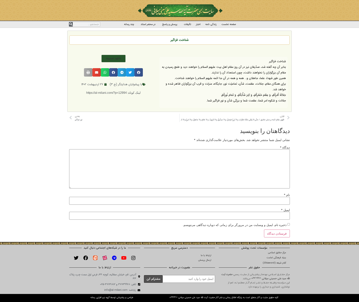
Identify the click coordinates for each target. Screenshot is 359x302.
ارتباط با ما (206, 255)
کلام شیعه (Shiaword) (274, 263)
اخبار (198, 24)
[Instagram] (133, 257)
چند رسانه (129, 24)
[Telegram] (114, 257)
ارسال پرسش (204, 260)
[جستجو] (71, 24)
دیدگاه (285, 147)
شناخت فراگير (179, 40)
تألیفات (187, 24)
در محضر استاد (148, 24)
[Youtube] (123, 257)
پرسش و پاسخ (169, 24)
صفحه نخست (228, 24)
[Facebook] (85, 257)
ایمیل (285, 209)
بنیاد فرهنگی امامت (276, 258)
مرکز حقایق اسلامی (277, 253)
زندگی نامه (211, 24)
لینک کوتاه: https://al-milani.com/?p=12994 (113, 92)
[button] (113, 58)
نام (287, 194)
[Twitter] (76, 257)
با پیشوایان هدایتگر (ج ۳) (126, 84)
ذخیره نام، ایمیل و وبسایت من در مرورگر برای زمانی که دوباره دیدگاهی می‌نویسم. (234, 224)
